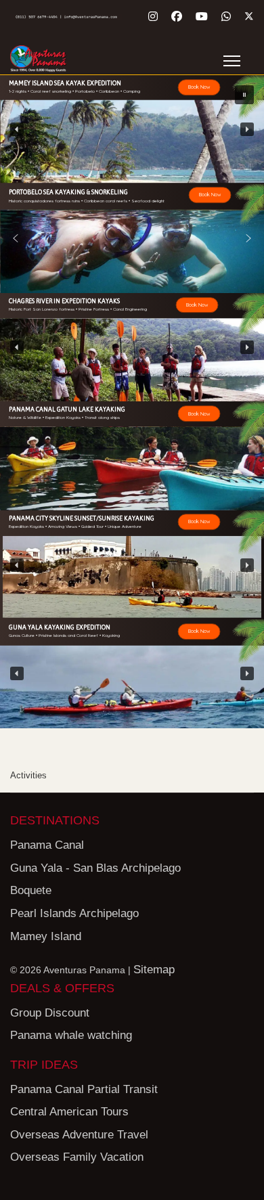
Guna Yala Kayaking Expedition (59, 627)
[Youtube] (202, 16)
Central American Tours (69, 1111)
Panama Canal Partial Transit (84, 1089)
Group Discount (49, 1012)
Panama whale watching (71, 1035)
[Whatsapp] (226, 16)
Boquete (30, 890)
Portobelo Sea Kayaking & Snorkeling (68, 192)
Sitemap (154, 969)
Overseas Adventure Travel (79, 1134)
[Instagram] (153, 16)
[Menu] (231, 61)
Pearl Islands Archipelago (74, 913)
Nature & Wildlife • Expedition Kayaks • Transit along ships (64, 418)
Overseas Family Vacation (77, 1157)
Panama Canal (47, 845)
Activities (28, 775)
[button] (132, 129)
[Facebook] (176, 16)
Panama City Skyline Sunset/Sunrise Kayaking (81, 518)
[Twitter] (249, 16)
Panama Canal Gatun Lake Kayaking (67, 409)
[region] (132, 129)
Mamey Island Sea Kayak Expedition (65, 83)
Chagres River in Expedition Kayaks (64, 301)
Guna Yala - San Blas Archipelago (95, 868)
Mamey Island (45, 936)
